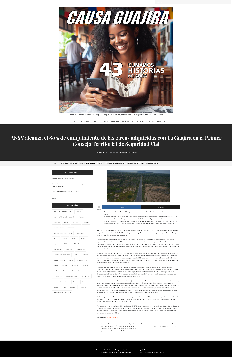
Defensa (74, 238)
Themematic (147, 352)
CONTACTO (97, 121)
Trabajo (72, 287)
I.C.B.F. (76, 255)
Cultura (56, 238)
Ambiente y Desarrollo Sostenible (64, 217)
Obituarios (75, 265)
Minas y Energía (82, 260)
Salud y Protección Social (61, 282)
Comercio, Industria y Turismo (63, 233)
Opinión (85, 265)
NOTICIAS (125, 121)
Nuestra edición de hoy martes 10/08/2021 (148, 121)
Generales (69, 249)
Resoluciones (86, 276)
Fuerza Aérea (58, 249)
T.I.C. (64, 287)
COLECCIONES (72, 121)
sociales (84, 282)
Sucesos (56, 287)
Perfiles (56, 271)
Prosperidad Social (71, 276)
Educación (77, 244)
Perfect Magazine (159, 352)
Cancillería (76, 222)
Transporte (115, 317)
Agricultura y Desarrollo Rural (63, 211)
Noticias (109, 317)
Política (65, 271)
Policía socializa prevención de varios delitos (65, 191)
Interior (85, 255)
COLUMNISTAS (85, 121)
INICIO (106, 121)
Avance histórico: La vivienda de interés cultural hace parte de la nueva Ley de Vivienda (158, 325)
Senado (75, 282)
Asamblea (57, 222)
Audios (66, 222)
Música (56, 265)
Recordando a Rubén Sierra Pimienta (63, 178)
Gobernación (81, 249)
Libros (71, 260)
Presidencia (75, 271)
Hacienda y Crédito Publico (62, 255)
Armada (81, 217)
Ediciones (67, 244)
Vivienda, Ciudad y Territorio (62, 292)
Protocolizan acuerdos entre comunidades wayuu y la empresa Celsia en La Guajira (71, 185)
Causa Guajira (133, 152)
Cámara (65, 238)
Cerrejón (86, 222)
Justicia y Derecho (59, 260)
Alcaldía (78, 211)
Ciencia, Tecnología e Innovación (64, 228)
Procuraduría (58, 276)
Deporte (83, 238)
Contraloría (80, 233)
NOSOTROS (115, 121)
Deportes (56, 244)
